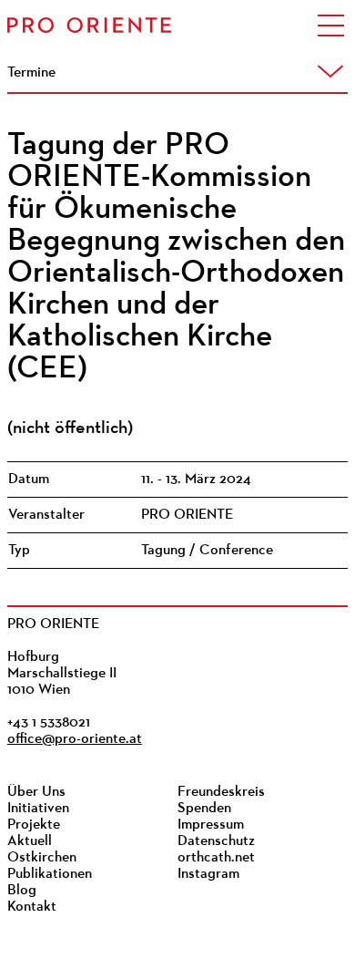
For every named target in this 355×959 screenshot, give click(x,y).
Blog (21, 890)
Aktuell (29, 841)
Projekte (33, 825)
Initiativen (38, 808)
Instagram (208, 874)
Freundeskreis (221, 792)
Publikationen (49, 874)
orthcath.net (216, 858)
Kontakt (31, 907)
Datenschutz (216, 841)
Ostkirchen (41, 858)
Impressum (211, 825)
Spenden (204, 808)
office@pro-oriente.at (74, 739)
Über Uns (36, 792)
